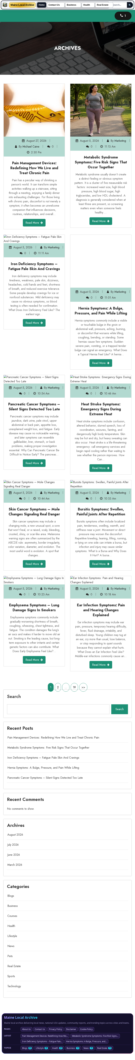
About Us (26, 989)
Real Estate (102, 5)
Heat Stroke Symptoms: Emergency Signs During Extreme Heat (101, 368)
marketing (120, 141)
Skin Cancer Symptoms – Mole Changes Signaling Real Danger (34, 472)
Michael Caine (30, 147)
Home (42, 5)
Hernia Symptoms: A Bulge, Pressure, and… (86, 1001)
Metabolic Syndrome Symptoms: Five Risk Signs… (95, 995)
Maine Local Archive (22, 5)
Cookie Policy (86, 989)
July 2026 (13, 804)
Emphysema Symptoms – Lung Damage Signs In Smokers (34, 567)
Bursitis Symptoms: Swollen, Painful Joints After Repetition (101, 472)
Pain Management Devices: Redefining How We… (45, 995)
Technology (14, 946)
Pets (10, 916)
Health (86, 5)
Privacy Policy (55, 989)
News (10, 906)
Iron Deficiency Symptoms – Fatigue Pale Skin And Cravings (34, 266)
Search (14, 656)
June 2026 (13, 815)
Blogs (10, 856)
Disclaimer (71, 989)
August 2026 (15, 794)
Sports (11, 936)
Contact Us (54, 5)
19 (74, 647)
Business (71, 5)
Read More (32, 223)
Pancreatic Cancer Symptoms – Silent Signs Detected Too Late (34, 366)
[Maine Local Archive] (5, 5)
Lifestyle (12, 896)
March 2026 (14, 825)
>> (83, 647)
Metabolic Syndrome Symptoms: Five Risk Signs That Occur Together (101, 162)
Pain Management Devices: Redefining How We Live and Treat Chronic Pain (34, 168)
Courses (12, 876)
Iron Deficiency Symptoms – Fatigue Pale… (42, 1001)
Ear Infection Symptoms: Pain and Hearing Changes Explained (101, 569)
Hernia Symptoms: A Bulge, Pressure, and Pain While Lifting (101, 258)
